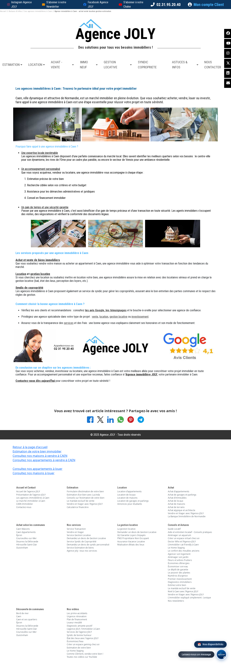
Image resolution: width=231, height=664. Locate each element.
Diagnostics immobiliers (180, 582)
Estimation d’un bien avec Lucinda (83, 494)
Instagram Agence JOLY (21, 4)
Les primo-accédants (77, 613)
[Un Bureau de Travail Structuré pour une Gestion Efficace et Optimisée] (184, 124)
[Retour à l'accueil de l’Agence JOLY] (115, 30)
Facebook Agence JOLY (98, 4)
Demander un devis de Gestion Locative (136, 532)
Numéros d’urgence (178, 575)
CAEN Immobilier (24, 504)
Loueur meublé (74, 622)
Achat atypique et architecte (181, 510)
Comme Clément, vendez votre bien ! (85, 653)
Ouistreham (22, 547)
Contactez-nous (23, 507)
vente (95, 316)
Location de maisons (127, 497)
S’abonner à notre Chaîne (133, 4)
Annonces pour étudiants (129, 504)
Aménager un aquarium (179, 535)
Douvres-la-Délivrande (27, 541)
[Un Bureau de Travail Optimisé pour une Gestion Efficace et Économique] (115, 124)
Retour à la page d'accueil (30, 447)
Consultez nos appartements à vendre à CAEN (44, 460)
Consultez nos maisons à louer (34, 473)
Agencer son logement (179, 554)
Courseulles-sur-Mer (26, 538)
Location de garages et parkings (133, 500)
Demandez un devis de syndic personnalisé (88, 544)
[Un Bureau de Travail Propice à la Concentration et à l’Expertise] (47, 124)
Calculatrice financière (78, 507)
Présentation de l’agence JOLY (31, 494)
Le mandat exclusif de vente (80, 500)
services (68, 323)
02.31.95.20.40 (168, 4)
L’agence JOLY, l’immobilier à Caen (83, 628)
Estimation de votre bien (79, 647)
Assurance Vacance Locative (131, 541)
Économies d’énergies (178, 563)
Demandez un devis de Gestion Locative (86, 538)
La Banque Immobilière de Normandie (187, 516)
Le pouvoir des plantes (179, 572)
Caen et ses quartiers (26, 619)
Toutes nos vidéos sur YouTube (82, 657)
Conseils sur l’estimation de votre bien (85, 497)
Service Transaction (76, 529)
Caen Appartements (26, 532)
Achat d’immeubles (177, 497)
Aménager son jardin (178, 557)
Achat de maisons (176, 504)
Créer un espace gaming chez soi (83, 644)
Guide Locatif (174, 529)
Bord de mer (22, 613)
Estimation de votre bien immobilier (37, 451)
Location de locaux (126, 494)
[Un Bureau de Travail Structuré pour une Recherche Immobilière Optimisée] (115, 233)
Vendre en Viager (75, 532)
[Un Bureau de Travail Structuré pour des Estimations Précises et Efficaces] (58, 233)
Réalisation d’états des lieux (130, 544)
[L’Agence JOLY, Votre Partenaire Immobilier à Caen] (47, 345)
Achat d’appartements (178, 491)
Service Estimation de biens (80, 547)
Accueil (3, 11)
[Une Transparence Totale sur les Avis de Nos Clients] (184, 345)
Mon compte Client (209, 4)
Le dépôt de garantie (178, 569)
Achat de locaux (175, 500)
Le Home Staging (176, 547)
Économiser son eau (178, 566)
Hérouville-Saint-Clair (26, 544)
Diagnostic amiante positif (79, 625)
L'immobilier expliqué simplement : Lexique (189, 597)
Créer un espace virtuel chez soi (183, 538)
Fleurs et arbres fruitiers (180, 560)
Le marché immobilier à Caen (30, 500)
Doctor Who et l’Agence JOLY (182, 541)
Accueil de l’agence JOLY (28, 491)
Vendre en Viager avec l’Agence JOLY (85, 504)
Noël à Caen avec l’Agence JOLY (183, 591)
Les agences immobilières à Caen (38, 11)
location (103, 316)
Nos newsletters (176, 600)
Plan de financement (77, 619)
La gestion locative (126, 529)
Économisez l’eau (75, 641)
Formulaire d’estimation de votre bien (85, 491)
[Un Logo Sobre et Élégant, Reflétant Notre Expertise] (115, 345)
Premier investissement (180, 579)
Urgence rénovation (76, 616)
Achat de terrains (176, 507)
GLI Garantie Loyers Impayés (131, 535)
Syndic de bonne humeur (79, 635)
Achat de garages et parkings (182, 494)
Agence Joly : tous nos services (82, 550)
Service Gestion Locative (79, 535)
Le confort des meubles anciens (183, 550)
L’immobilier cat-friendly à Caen (183, 544)
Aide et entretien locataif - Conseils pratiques (190, 532)
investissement (140, 316)
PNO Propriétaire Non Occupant (133, 538)
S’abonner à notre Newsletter (56, 4)
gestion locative (118, 316)
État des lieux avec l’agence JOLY (83, 638)
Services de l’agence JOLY (79, 632)
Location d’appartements (129, 491)
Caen (18, 616)
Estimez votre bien (177, 585)
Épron (19, 535)
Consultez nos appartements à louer (37, 469)
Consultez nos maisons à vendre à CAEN (40, 456)
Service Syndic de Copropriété (81, 541)
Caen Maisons (23, 529)
